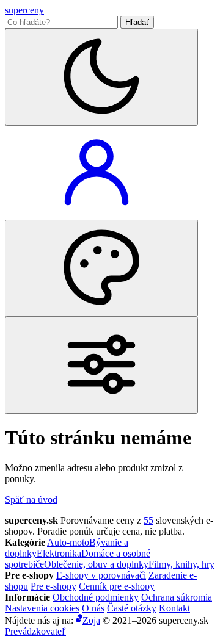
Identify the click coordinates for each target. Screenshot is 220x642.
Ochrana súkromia (176, 597)
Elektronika (59, 553)
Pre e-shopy (53, 586)
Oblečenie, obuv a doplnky (96, 564)
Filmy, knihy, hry (181, 564)
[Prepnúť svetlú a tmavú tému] (101, 77)
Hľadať (137, 22)
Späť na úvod (31, 499)
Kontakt (174, 608)
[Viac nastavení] (101, 365)
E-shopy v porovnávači (101, 575)
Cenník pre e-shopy (117, 586)
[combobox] (61, 22)
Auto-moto (68, 542)
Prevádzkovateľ (35, 631)
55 (148, 520)
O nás (93, 608)
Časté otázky (131, 608)
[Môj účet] (96, 214)
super (24, 10)
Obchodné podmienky (96, 597)
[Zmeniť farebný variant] (101, 268)
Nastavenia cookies (42, 608)
